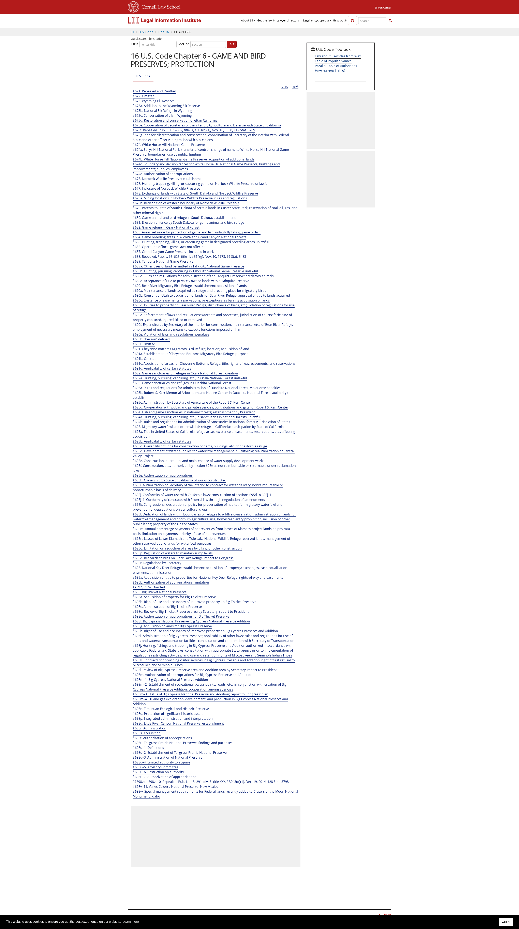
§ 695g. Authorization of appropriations (163, 475)
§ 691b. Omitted (145, 358)
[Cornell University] (133, 6)
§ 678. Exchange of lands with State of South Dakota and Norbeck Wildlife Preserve (195, 193)
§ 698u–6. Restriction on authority (158, 772)
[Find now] (390, 20)
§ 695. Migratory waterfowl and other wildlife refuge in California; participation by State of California (208, 426)
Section (183, 44)
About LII (247, 20)
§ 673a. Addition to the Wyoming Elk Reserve (166, 106)
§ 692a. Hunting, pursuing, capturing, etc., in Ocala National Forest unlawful (190, 378)
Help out (338, 20)
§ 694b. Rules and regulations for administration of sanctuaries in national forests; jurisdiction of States (211, 422)
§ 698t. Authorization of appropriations (162, 738)
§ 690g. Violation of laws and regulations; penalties (171, 334)
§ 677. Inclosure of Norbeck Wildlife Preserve (166, 188)
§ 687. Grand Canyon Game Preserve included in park (173, 251)
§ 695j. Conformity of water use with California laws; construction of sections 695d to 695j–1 (202, 495)
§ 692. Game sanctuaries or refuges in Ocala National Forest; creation (185, 373)
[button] (390, 20)
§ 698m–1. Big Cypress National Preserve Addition (170, 679)
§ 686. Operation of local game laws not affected (169, 247)
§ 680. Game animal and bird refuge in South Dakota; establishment (184, 217)
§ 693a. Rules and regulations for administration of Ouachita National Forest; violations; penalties (207, 388)
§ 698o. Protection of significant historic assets (168, 713)
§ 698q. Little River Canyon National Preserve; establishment (178, 723)
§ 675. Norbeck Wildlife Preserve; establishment (169, 178)
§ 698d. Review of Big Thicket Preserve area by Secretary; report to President (191, 611)
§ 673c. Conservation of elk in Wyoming (162, 115)
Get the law (264, 20)
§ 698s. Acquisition (147, 733)
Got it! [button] (506, 921)
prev (284, 86)
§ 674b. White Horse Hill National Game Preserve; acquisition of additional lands (193, 159)
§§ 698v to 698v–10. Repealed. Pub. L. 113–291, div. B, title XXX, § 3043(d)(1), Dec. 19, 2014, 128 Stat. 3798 (211, 781)
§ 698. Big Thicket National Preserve (160, 592)
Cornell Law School (159, 6)
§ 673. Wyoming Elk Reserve (153, 101)
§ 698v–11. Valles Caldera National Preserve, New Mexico (175, 786)
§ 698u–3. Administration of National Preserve (167, 757)
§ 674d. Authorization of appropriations (163, 174)
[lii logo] (173, 20)
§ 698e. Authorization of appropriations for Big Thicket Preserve (181, 616)
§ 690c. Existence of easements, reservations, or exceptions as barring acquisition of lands (201, 300)
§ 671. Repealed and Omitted (154, 91)
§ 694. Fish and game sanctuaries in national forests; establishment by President (194, 412)
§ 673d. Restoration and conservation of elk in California (175, 120)
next (295, 86)
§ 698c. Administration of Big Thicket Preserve (167, 606)
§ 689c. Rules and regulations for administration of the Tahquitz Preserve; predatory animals (203, 276)
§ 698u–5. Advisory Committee (155, 767)
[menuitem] (247, 20)
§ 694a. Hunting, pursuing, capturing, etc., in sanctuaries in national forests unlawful (197, 417)
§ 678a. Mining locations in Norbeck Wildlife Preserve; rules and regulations (190, 198)
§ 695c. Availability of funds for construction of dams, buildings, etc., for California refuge (200, 446)
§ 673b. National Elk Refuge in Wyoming (162, 110)
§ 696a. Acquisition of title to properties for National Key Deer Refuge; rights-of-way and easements (208, 577)
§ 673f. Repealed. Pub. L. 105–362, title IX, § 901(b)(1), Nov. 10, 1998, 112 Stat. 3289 (194, 130)
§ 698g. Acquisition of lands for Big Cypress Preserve (172, 626)
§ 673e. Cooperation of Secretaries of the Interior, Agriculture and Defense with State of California (207, 125)
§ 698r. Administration (149, 728)
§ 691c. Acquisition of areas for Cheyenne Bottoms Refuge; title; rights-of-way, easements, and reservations (214, 363)
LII (132, 32)
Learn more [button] (130, 921)
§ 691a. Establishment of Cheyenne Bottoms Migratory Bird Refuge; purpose (190, 354)
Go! (231, 44)
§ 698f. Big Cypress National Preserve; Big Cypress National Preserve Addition (191, 621)
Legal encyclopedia (316, 20)
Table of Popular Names (333, 61)
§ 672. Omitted (143, 96)
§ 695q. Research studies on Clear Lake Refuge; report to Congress (183, 558)
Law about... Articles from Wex (338, 56)
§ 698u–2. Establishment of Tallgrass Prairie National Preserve (180, 752)
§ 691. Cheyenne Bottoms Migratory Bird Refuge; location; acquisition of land (191, 349)
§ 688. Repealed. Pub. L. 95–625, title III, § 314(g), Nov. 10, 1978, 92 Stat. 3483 (189, 256)
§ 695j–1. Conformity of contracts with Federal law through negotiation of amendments (199, 499)
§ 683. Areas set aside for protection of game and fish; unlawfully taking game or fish (197, 232)
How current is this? (330, 70)
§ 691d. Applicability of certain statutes (162, 368)
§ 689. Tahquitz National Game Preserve (163, 261)
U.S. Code (146, 32)
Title (135, 44)
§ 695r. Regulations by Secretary (157, 563)
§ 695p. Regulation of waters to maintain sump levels (173, 553)
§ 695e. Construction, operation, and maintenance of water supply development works (198, 461)
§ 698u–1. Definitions (148, 747)
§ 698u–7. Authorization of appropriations (164, 777)
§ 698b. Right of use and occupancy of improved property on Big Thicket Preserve (194, 602)
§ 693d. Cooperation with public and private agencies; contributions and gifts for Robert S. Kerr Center (210, 407)
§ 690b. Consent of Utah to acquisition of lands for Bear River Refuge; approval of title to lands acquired (211, 295)
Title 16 (163, 32)
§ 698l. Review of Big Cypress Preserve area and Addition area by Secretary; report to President (205, 670)
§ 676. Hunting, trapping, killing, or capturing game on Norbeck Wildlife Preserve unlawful (200, 183)
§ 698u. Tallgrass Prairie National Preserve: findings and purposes (183, 743)
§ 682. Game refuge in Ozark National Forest (166, 227)
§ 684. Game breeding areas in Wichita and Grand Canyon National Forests (189, 237)
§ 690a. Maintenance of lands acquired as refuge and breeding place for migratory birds (199, 290)
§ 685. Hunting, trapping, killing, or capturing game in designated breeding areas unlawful (201, 242)
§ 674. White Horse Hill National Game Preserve (169, 144)
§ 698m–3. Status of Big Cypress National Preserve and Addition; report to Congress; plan (200, 694)
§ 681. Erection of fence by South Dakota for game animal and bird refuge (188, 222)
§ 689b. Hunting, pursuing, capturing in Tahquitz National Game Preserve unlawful (195, 271)
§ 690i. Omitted (144, 344)
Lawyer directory (288, 20)
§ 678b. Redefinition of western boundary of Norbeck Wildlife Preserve (186, 203)
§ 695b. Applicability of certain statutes (162, 441)
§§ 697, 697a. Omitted (149, 587)
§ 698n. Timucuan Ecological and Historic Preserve (171, 709)
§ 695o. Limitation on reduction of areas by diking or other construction (187, 548)
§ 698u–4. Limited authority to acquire (161, 762)
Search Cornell (383, 7)
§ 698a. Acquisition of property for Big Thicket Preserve (174, 597)
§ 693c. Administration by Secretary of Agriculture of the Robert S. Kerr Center (192, 402)
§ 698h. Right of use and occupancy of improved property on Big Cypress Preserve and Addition (205, 631)
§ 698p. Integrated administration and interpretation (173, 718)
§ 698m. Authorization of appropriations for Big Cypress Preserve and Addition (192, 674)
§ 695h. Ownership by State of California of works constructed (179, 480)
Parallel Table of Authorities (336, 66)
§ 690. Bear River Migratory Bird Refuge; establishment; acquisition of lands (190, 285)
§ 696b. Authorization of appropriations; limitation (171, 582)
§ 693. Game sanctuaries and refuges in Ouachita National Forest (182, 383)
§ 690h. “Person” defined (151, 339)
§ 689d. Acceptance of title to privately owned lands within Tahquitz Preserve (191, 281)
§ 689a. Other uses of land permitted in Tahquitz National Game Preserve (188, 266)
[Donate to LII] (353, 20)
